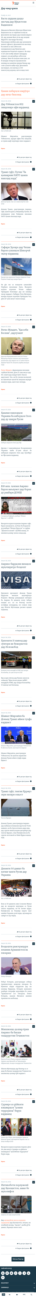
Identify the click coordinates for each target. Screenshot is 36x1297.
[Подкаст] (3, 1277)
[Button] (24, 79)
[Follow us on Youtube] (11, 1273)
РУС (24, 1294)
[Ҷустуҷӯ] (31, 1294)
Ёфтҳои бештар (18, 1259)
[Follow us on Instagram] (15, 1273)
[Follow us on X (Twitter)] (20, 1273)
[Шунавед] (9, 1294)
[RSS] (28, 1273)
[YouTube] (17, 1294)
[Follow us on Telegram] (24, 1273)
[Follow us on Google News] (3, 1273)
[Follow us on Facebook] (7, 1273)
